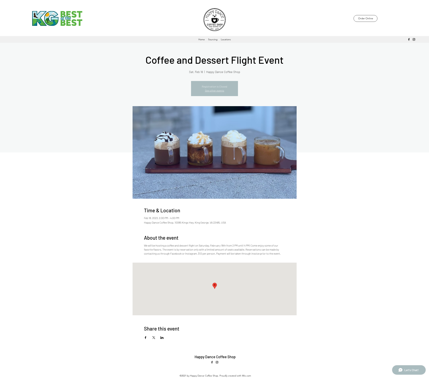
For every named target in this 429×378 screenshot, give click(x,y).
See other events (214, 90)
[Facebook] (409, 39)
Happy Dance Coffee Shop (215, 357)
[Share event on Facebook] (145, 337)
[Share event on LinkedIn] (162, 337)
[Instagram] (414, 39)
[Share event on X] (153, 337)
